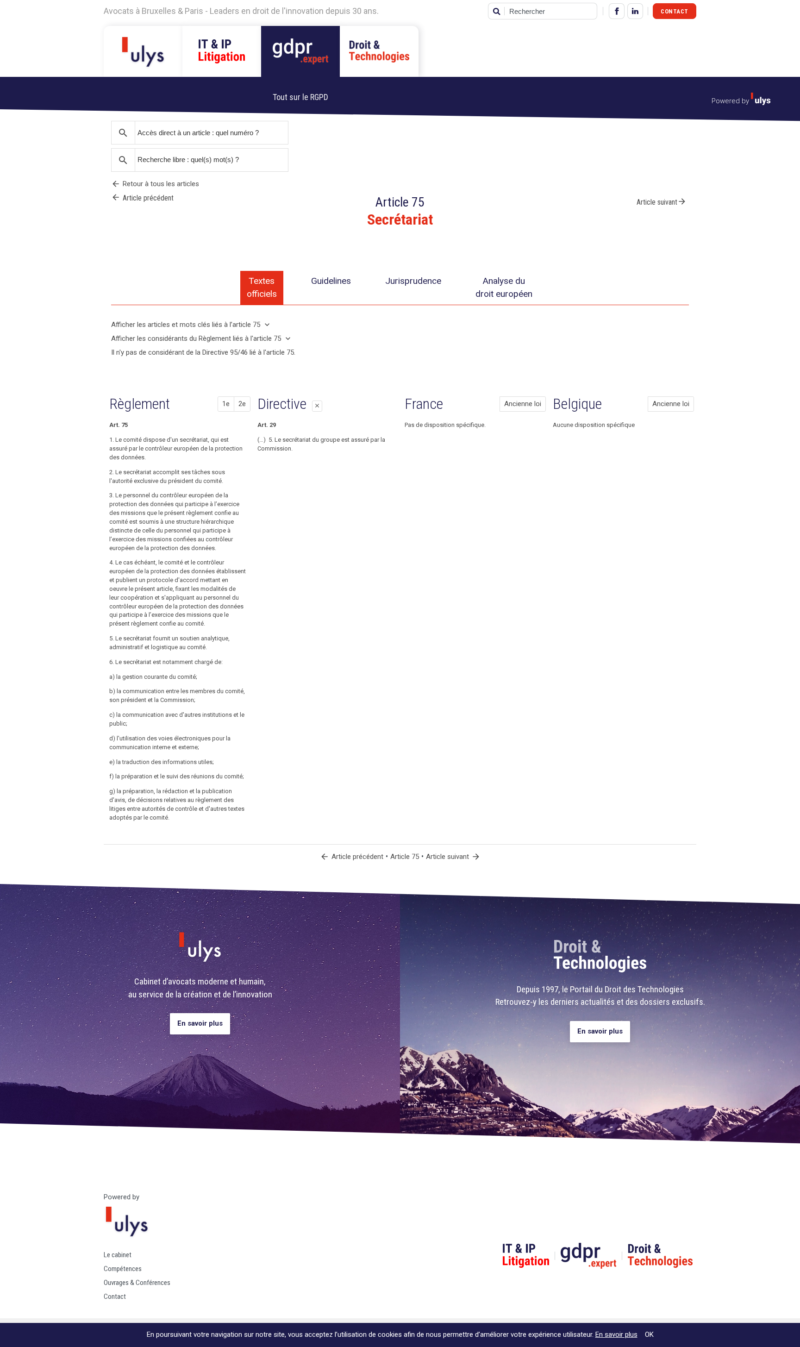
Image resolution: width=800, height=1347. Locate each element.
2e (242, 404)
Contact (674, 11)
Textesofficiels (262, 287)
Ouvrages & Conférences (137, 1282)
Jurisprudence (413, 281)
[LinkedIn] (635, 11)
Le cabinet (117, 1255)
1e (226, 404)
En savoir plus (200, 1023)
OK (649, 1334)
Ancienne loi (522, 404)
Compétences (123, 1269)
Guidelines (331, 281)
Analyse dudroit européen (503, 287)
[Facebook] (617, 11)
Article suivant (662, 201)
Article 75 (404, 856)
